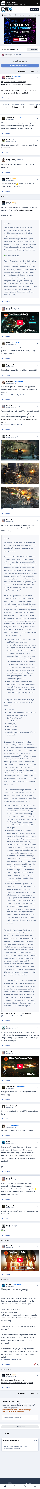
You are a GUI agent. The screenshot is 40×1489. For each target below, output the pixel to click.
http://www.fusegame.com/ (23, 210)
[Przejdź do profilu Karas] (3, 1027)
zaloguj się (25, 1406)
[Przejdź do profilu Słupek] (3, 55)
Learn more (3, 3)
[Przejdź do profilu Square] (3, 179)
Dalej (32, 71)
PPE (13, 216)
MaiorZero (9, 381)
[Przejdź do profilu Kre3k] (3, 436)
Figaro (8, 343)
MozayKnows (10, 159)
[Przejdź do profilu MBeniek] (3, 309)
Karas (8, 1027)
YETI (7, 1125)
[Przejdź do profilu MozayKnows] (3, 160)
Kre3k (8, 436)
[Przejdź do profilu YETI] (3, 1126)
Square (8, 178)
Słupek (10, 55)
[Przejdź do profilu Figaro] (3, 343)
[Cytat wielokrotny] (2, 98)
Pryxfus (8, 140)
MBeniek (9, 308)
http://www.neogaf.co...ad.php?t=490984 (16, 1013)
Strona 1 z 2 (21, 71)
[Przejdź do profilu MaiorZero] (3, 382)
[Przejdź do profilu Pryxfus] (3, 140)
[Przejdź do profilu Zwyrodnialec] (3, 118)
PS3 (19, 55)
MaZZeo (8, 1142)
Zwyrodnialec (10, 118)
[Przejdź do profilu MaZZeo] (3, 1142)
